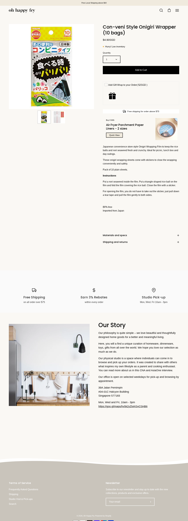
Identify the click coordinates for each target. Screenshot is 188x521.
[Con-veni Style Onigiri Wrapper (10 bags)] (44, 117)
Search (12, 504)
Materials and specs (115, 235)
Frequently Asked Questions (23, 489)
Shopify (108, 516)
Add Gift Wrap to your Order (127, 85)
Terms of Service (20, 483)
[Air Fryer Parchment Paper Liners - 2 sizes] (166, 129)
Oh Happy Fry (88, 516)
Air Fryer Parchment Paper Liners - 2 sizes (125, 127)
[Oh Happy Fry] (22, 10)
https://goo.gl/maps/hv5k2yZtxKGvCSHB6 (122, 406)
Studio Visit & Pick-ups (21, 499)
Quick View (114, 135)
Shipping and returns (115, 242)
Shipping (13, 494)
